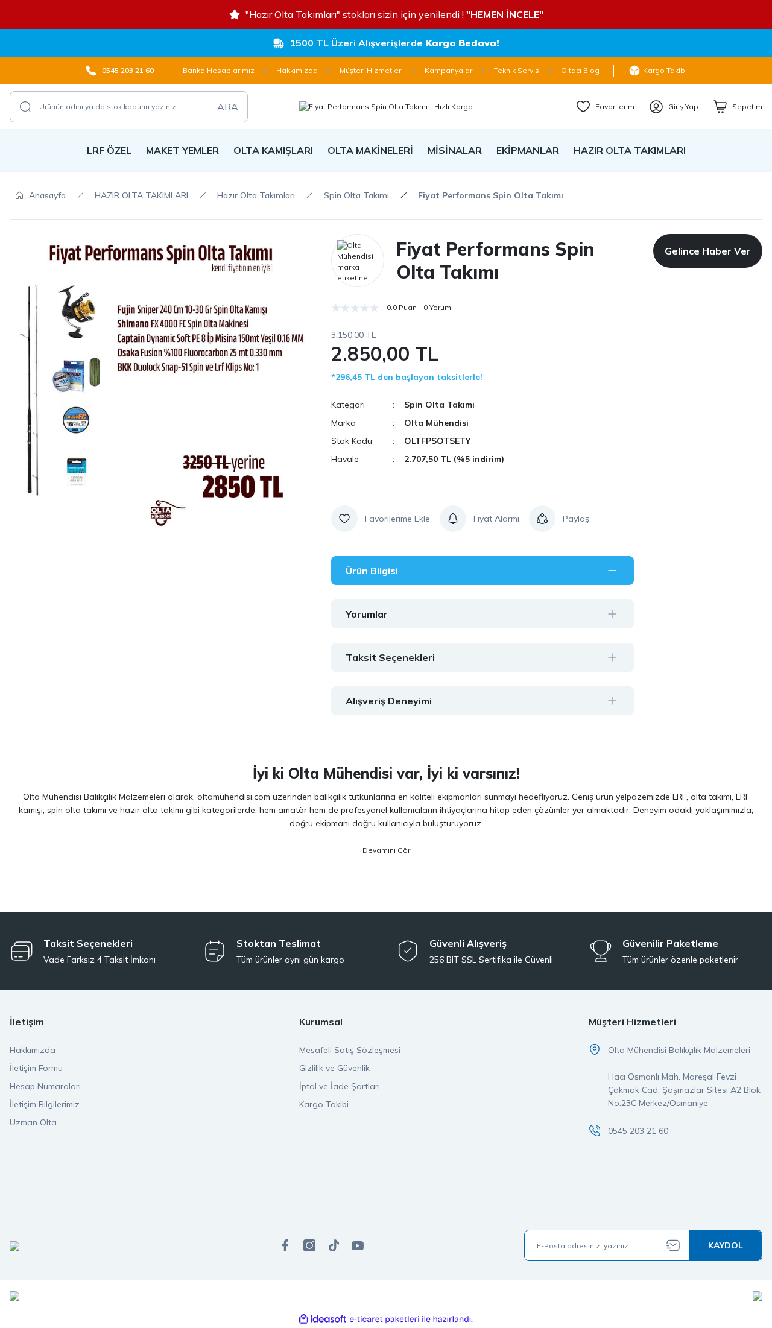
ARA (227, 107)
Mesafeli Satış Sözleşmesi (349, 1050)
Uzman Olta (33, 1122)
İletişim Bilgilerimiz (45, 1104)
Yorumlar (367, 614)
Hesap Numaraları (45, 1086)
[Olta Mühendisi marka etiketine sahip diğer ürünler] (357, 260)
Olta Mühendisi (436, 422)
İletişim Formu (36, 1068)
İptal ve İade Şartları (339, 1086)
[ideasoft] (323, 1319)
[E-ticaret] (384, 1319)
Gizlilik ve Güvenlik (334, 1068)
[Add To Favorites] (380, 518)
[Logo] (386, 106)
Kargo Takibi (324, 1104)
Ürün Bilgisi (372, 570)
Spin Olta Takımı (439, 404)
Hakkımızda (32, 1050)
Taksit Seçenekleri (390, 657)
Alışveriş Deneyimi (389, 701)
